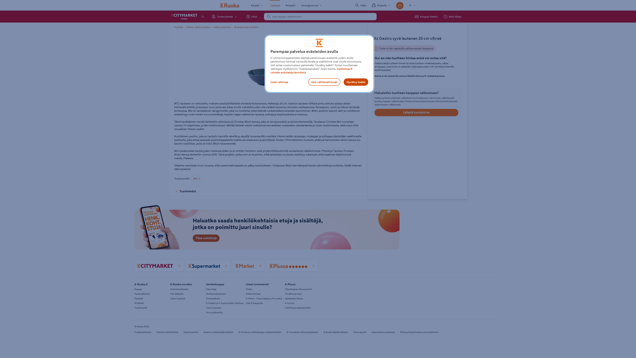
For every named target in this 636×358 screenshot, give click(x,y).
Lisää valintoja (279, 82)
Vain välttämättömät (324, 82)
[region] (319, 64)
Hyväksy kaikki (356, 82)
